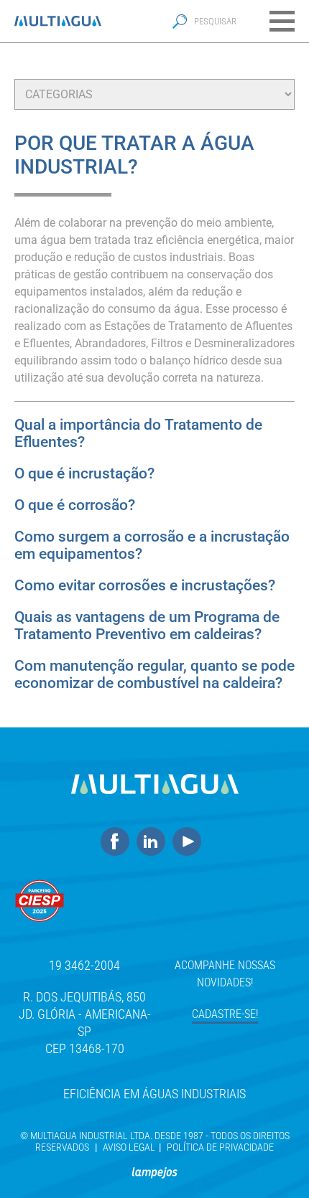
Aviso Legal (129, 1147)
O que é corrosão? (74, 505)
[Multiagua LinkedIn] (154, 842)
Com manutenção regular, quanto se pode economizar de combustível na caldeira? (154, 674)
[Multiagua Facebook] (119, 842)
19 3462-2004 (84, 965)
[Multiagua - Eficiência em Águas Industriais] (57, 21)
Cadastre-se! (225, 1014)
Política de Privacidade (220, 1147)
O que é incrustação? (84, 473)
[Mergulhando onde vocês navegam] (154, 1166)
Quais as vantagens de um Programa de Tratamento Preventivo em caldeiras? (147, 625)
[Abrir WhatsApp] (273, 1162)
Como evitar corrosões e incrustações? (144, 585)
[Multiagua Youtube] (190, 842)
